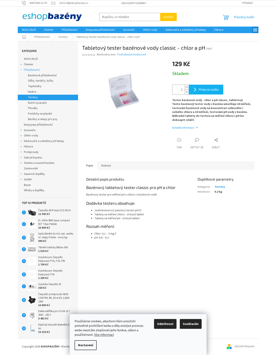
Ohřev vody (31, 136)
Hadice (32, 92)
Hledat (168, 17)
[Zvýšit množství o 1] (187, 87)
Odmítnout (165, 324)
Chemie (28, 64)
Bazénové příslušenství (42, 75)
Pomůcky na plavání (40, 114)
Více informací (104, 335)
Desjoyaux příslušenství (38, 125)
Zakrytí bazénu (33, 158)
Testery (33, 97)
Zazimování (31, 168)
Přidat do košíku (209, 89)
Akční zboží (31, 59)
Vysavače (30, 130)
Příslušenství (32, 70)
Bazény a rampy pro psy (42, 119)
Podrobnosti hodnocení (131, 55)
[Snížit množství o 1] (187, 92)
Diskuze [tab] (106, 166)
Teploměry (34, 86)
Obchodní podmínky (133, 3)
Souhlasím (191, 324)
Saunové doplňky (34, 174)
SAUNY (28, 180)
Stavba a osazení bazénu (39, 163)
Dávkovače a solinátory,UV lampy (44, 141)
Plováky (33, 108)
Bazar (27, 185)
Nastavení (85, 345)
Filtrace (28, 147)
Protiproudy (31, 152)
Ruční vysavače (37, 103)
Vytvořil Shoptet (244, 347)
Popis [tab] (89, 166)
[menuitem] (29, 30)
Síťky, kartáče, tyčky (40, 81)
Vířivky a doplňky (34, 190)
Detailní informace (183, 128)
